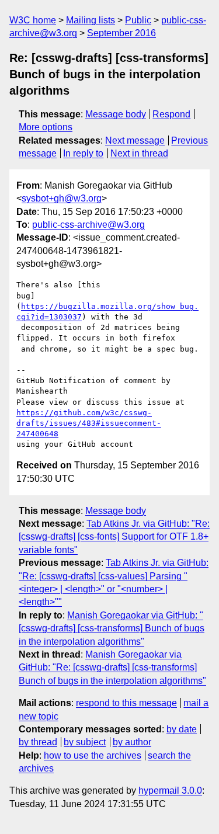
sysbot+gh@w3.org (62, 198)
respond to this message (126, 703)
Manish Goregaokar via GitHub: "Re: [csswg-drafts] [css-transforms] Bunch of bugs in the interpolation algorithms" (112, 667)
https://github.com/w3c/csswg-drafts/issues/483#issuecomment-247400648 (88, 423)
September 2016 (121, 33)
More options (45, 127)
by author (132, 742)
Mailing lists (90, 20)
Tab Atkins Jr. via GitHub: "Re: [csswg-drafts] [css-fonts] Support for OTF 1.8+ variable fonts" (114, 537)
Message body (115, 114)
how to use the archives (92, 755)
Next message (135, 140)
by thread (38, 742)
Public (138, 20)
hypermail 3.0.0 (170, 790)
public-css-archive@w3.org (88, 225)
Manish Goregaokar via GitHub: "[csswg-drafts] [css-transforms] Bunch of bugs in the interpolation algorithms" (111, 628)
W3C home (32, 20)
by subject (85, 742)
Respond (171, 114)
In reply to (83, 153)
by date (181, 729)
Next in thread (139, 153)
